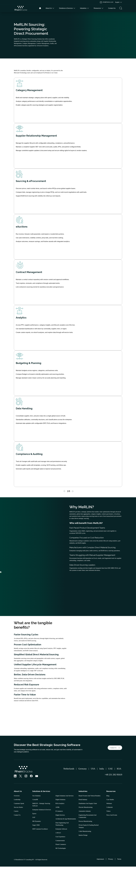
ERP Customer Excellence (40, 829)
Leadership (17, 799)
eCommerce (59, 811)
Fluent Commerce (61, 844)
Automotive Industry (85, 811)
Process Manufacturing (85, 821)
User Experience (60, 836)
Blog (107, 796)
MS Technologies (61, 848)
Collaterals (109, 807)
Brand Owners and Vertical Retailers (89, 796)
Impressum (100, 859)
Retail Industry (83, 799)
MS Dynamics (36, 821)
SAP (33, 817)
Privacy (110, 859)
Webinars (109, 803)
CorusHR (35, 799)
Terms (119, 859)
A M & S (58, 833)
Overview (17, 796)
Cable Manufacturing (85, 831)
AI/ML (58, 807)
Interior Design (83, 835)
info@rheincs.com (108, 2)
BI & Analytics (60, 803)
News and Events (111, 815)
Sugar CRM (36, 825)
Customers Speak (19, 803)
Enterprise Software (61, 829)
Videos (108, 811)
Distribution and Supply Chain (88, 803)
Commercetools (60, 840)
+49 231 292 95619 (113, 774)
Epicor (34, 813)
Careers (16, 811)
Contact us (111, 8)
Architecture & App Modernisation (66, 819)
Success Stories (18, 807)
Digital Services (60, 815)
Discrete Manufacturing (85, 807)
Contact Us (113, 748)
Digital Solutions (60, 799)
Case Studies (110, 799)
